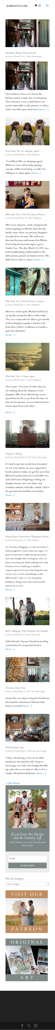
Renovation (37, 56)
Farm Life (36, 634)
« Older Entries (13, 783)
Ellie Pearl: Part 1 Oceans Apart (20, 376)
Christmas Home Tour (15, 687)
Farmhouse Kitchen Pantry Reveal (21, 52)
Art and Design (39, 457)
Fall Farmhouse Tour (15, 747)
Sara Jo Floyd (13, 56)
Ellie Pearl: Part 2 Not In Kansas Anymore (25, 301)
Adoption (36, 154)
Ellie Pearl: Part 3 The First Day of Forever (25, 214)
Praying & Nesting (14, 453)
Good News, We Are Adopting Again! (22, 151)
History (36, 540)
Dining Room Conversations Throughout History (27, 536)
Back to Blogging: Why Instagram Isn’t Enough (27, 631)
